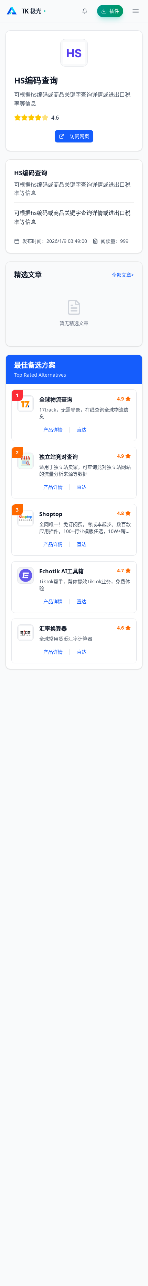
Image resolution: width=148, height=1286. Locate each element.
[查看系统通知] (85, 11)
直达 (81, 429)
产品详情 (53, 429)
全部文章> (123, 274)
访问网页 (79, 136)
